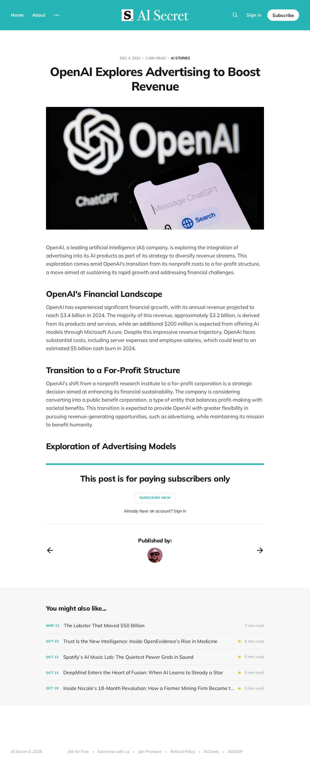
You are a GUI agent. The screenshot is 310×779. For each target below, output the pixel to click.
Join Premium (150, 751)
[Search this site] (235, 15)
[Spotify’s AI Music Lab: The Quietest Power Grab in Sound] (155, 657)
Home (17, 15)
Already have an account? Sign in (155, 511)
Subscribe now (155, 498)
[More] (56, 15)
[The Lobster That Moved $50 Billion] (155, 625)
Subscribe (283, 15)
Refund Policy (182, 751)
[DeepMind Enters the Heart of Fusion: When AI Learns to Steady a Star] (155, 672)
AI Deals (211, 751)
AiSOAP (235, 751)
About (38, 15)
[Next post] (260, 550)
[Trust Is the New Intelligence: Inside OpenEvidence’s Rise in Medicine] (155, 641)
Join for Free (78, 751)
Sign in (253, 15)
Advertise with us (113, 751)
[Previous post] (50, 550)
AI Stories (180, 58)
